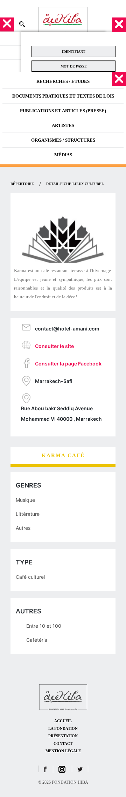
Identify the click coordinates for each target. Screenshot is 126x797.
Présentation (63, 736)
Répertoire (22, 184)
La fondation (63, 728)
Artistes (63, 125)
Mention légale (63, 751)
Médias (63, 154)
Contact (63, 743)
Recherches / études (63, 81)
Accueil (63, 721)
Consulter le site (54, 346)
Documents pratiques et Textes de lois (63, 96)
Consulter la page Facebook (68, 364)
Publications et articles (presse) (63, 110)
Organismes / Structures (63, 140)
